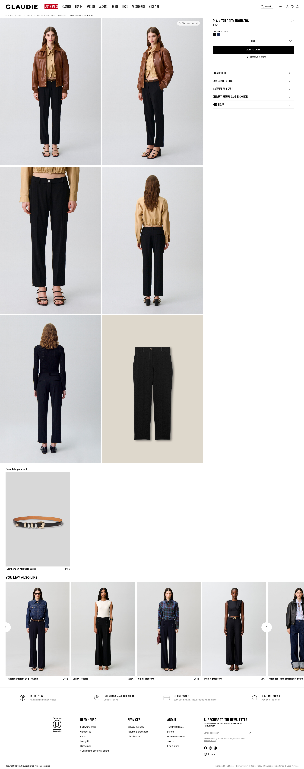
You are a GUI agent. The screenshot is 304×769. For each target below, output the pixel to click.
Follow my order (88, 727)
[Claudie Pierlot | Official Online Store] (22, 6)
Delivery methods (136, 727)
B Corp (170, 731)
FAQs (83, 736)
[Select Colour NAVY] (218, 34)
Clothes (28, 15)
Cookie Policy (256, 766)
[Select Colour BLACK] (214, 34)
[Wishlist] (292, 21)
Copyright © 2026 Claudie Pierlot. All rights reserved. (28, 766)
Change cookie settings (274, 766)
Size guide (85, 741)
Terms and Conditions (224, 766)
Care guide (85, 746)
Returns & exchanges (138, 731)
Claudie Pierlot (13, 15)
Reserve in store (258, 57)
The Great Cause (175, 727)
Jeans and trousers (44, 15)
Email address (211, 733)
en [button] (280, 6)
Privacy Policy (242, 766)
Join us (170, 741)
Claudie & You (134, 736)
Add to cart (253, 49)
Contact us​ (85, 731)
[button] (50, 6)
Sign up (250, 733)
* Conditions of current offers (94, 750)
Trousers (61, 15)
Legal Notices (292, 766)
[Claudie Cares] (57, 724)
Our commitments (176, 736)
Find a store (173, 746)
